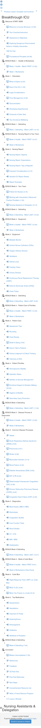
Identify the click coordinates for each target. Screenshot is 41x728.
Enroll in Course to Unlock (20, 721)
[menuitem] (1, 5)
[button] (1, 2)
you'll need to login (29, 718)
